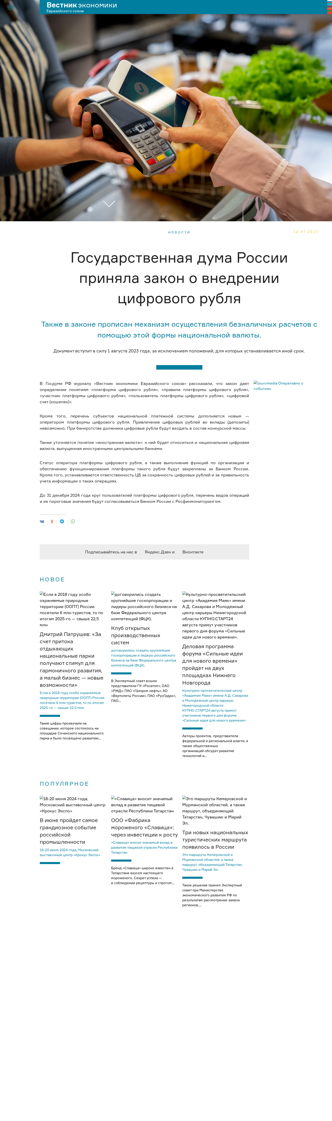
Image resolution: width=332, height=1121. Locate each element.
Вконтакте (192, 552)
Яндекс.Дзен (158, 552)
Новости (179, 232)
